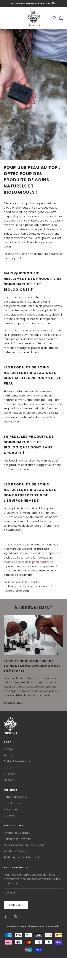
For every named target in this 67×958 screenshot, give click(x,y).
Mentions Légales (15, 851)
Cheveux (9, 774)
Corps (8, 767)
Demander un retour (17, 839)
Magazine (10, 809)
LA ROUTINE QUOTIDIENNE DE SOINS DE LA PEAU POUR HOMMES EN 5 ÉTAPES (32, 666)
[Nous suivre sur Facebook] (5, 917)
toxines (8, 229)
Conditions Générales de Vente (24, 845)
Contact (9, 815)
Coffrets (9, 780)
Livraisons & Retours (17, 833)
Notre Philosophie (15, 797)
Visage (8, 749)
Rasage (9, 755)
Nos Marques (12, 803)
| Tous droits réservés (44, 926)
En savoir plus (13, 703)
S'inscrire (16, 905)
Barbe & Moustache (17, 761)
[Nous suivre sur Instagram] (15, 917)
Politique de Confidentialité (21, 857)
